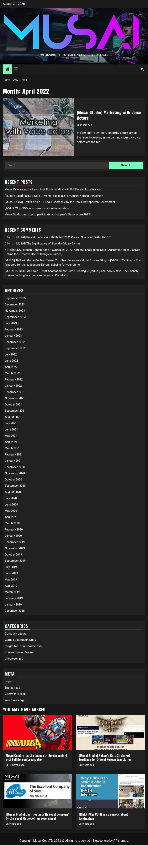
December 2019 (15, 542)
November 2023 (15, 310)
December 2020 (15, 467)
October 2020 (13, 479)
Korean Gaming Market (19, 652)
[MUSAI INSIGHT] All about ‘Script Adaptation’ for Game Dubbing (45, 271)
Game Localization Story (20, 639)
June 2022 (11, 360)
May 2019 (11, 579)
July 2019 (11, 567)
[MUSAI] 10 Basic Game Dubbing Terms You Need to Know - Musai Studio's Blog (55, 260)
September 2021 (15, 410)
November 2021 (15, 398)
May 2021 (11, 435)
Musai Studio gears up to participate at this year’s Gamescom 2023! (48, 214)
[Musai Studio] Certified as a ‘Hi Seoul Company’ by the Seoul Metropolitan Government (60, 202)
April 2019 (11, 585)
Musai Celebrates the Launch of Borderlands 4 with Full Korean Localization (53, 189)
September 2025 (15, 298)
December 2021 (15, 392)
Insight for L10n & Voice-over (23, 646)
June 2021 (11, 429)
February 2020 (14, 529)
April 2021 (11, 442)
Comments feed (15, 694)
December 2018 (15, 610)
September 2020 (15, 485)
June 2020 (11, 504)
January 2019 (13, 604)
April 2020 (11, 517)
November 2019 (15, 548)
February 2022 (14, 379)
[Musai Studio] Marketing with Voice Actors (109, 115)
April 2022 (11, 367)
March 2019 (12, 592)
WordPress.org (14, 700)
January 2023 (13, 335)
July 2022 (11, 354)
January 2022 (13, 385)
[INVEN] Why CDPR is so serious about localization (37, 208)
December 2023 (15, 304)
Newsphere (101, 840)
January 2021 (13, 460)
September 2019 (15, 560)
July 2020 (11, 498)
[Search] (142, 69)
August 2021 (13, 417)
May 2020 (11, 510)
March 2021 (12, 448)
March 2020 (12, 523)
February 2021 (14, 454)
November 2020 (15, 473)
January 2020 (13, 535)
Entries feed (12, 687)
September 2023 (15, 317)
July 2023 (11, 323)
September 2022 (15, 348)
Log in (9, 681)
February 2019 (14, 598)
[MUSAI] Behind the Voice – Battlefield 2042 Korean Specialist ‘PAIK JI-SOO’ (63, 237)
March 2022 (12, 373)
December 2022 (15, 342)
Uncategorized (14, 658)
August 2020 (13, 492)
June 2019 (11, 573)
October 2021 (13, 404)
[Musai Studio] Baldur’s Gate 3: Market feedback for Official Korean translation (54, 196)
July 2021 (11, 423)
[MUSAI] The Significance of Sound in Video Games (48, 243)
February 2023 (14, 329)
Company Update (16, 633)
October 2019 (13, 554)
